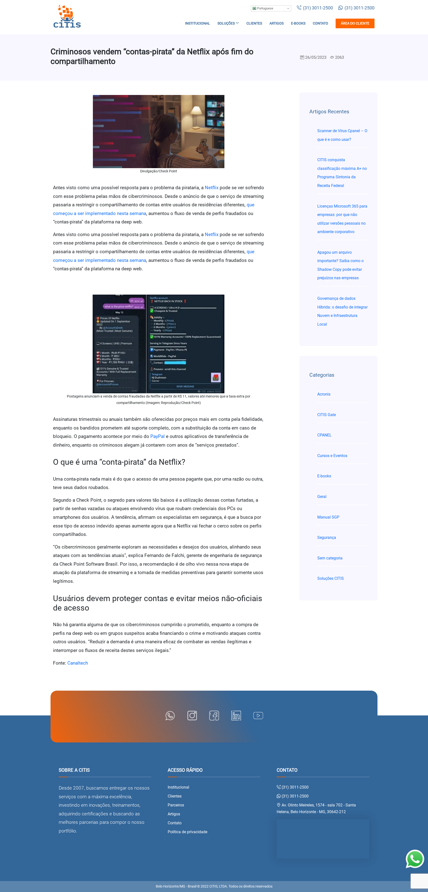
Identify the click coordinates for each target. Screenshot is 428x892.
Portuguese (264, 8)
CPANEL (324, 435)
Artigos (276, 23)
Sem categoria (330, 558)
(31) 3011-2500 (317, 8)
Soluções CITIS (330, 578)
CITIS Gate (326, 414)
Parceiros (176, 805)
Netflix (211, 187)
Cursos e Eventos (332, 455)
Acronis (323, 394)
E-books (298, 23)
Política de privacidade (187, 832)
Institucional (197, 23)
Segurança (326, 537)
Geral (321, 496)
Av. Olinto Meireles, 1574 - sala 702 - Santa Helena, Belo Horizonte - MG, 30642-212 (316, 808)
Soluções (226, 23)
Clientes (254, 23)
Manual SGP (328, 517)
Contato (320, 23)
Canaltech (77, 663)
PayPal (157, 436)
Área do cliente (355, 23)
